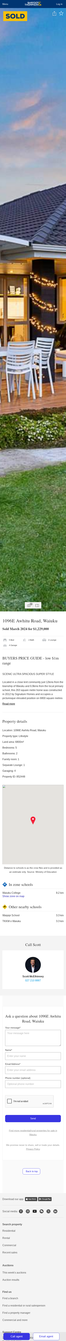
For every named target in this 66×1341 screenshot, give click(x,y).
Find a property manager (16, 1312)
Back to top (31, 1171)
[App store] (31, 1199)
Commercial (9, 1245)
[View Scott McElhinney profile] (33, 965)
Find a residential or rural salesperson (23, 1305)
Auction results (10, 1279)
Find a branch (10, 1298)
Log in (59, 4)
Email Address (12, 1064)
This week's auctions (14, 1272)
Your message (12, 1027)
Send (33, 1118)
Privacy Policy (33, 1149)
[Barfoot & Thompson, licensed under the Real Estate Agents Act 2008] (33, 4)
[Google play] (45, 1199)
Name (8, 1050)
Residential (8, 1230)
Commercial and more (15, 1320)
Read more (8, 703)
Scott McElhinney (33, 976)
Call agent (17, 1336)
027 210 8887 (33, 980)
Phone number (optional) (17, 1078)
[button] (33, 821)
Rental (6, 1238)
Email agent (46, 1336)
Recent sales (9, 1252)
